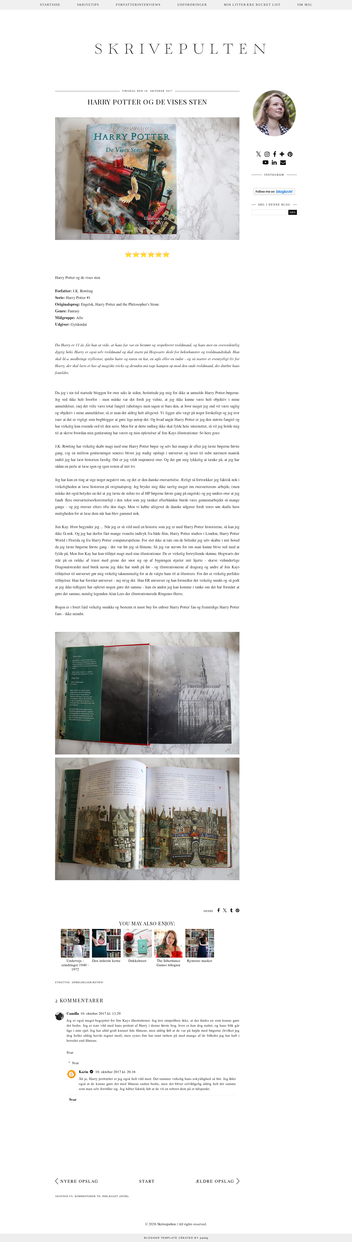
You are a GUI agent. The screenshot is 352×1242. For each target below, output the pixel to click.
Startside (50, 4)
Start (147, 1181)
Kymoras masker (199, 960)
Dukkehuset (137, 960)
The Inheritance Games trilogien (168, 962)
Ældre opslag (215, 1181)
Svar (70, 1052)
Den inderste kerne (106, 960)
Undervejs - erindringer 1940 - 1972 (75, 964)
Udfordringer (192, 4)
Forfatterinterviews (138, 4)
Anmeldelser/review (87, 982)
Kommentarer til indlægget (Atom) (102, 1196)
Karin (83, 1071)
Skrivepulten (166, 1223)
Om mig (304, 4)
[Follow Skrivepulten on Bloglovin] (274, 193)
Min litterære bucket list (252, 4)
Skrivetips (88, 4)
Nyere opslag (79, 1181)
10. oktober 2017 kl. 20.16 (115, 1071)
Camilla (73, 1013)
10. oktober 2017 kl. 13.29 (100, 1013)
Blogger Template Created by (176, 1238)
